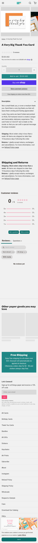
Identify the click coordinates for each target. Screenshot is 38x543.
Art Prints (5, 456)
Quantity (4, 66)
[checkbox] (7, 257)
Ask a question (13, 232)
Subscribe (5, 462)
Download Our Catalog (10, 510)
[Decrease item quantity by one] (4, 70)
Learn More (22, 535)
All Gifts (5, 437)
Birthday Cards (7, 419)
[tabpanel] (19, 266)
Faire (3, 504)
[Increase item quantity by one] (34, 70)
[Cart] (34, 3)
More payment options (19, 89)
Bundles (5, 431)
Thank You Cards (8, 425)
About (4, 468)
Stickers (5, 443)
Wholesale (6, 492)
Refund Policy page (11, 179)
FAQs (4, 516)
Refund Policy (7, 480)
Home (3, 39)
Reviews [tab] (6, 240)
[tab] (17, 241)
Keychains (5, 449)
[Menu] (4, 3)
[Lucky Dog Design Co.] (19, 3)
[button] (19, 76)
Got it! (19, 539)
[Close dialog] (36, 519)
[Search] (29, 3)
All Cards (5, 413)
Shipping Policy (7, 486)
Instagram (5, 474)
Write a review (25, 232)
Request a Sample (8, 498)
